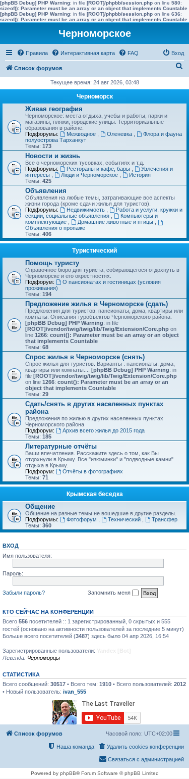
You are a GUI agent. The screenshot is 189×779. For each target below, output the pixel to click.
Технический (125, 519)
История (140, 175)
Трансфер (164, 519)
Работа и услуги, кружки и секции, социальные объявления (103, 213)
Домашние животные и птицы (116, 222)
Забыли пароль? (24, 593)
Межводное (82, 134)
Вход (11, 546)
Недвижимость (86, 210)
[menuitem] (32, 53)
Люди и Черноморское (90, 175)
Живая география (54, 109)
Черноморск (95, 96)
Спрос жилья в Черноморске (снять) (85, 357)
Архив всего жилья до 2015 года (103, 430)
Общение (40, 506)
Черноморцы (43, 658)
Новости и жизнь (52, 156)
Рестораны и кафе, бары (99, 169)
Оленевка (120, 134)
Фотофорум (82, 519)
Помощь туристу (52, 263)
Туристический (94, 250)
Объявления (46, 190)
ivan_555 (74, 692)
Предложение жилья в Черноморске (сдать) (96, 304)
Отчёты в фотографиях (92, 471)
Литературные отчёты (61, 446)
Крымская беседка (95, 494)
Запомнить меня (110, 593)
